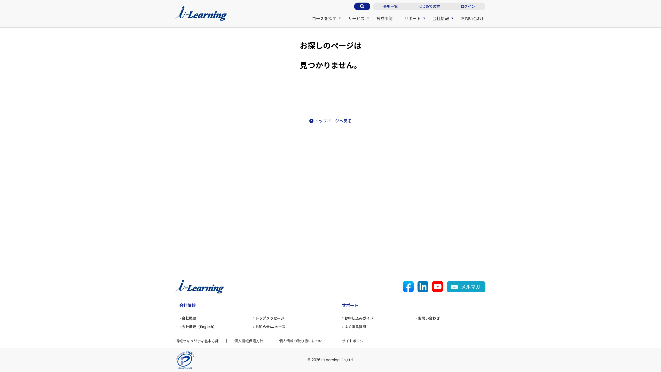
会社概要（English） (199, 326)
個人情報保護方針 (248, 341)
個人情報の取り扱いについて (302, 341)
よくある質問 (355, 326)
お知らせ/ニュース (270, 326)
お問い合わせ (473, 18)
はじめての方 (429, 6)
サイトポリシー (354, 341)
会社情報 (440, 18)
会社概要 (189, 318)
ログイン (468, 6)
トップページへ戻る (332, 121)
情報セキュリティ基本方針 (197, 341)
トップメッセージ (269, 318)
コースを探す (324, 18)
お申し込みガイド (358, 318)
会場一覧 (390, 6)
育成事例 (384, 18)
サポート (412, 18)
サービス (356, 18)
